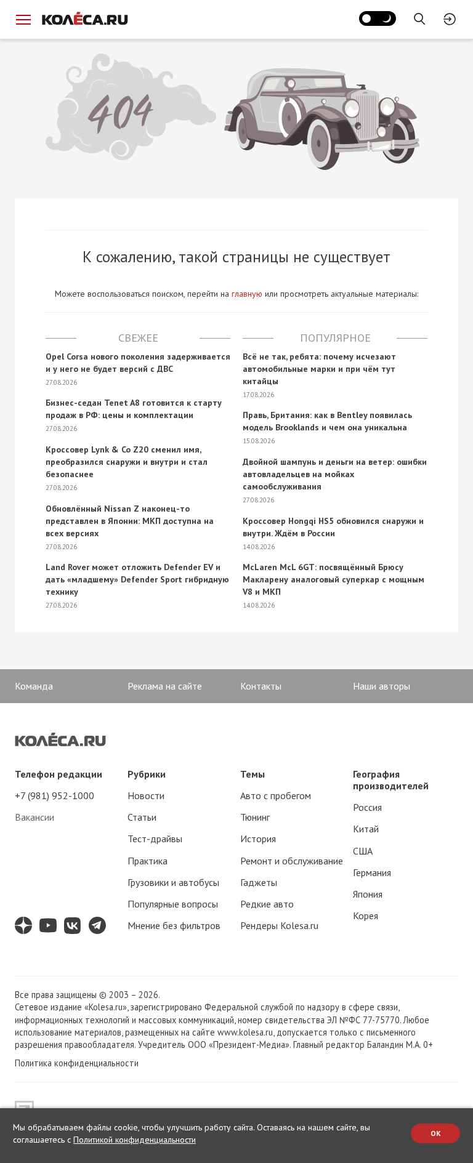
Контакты (260, 686)
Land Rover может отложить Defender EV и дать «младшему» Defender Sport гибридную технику (137, 579)
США (363, 851)
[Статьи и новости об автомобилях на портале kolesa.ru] (84, 18)
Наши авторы (381, 686)
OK (436, 1133)
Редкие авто (267, 904)
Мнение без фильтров (173, 925)
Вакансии (34, 817)
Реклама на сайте (164, 686)
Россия (367, 807)
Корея (365, 915)
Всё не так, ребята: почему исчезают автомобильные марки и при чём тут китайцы (319, 369)
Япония (367, 894)
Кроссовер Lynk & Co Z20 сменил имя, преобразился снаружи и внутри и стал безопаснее (127, 462)
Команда (34, 686)
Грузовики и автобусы (173, 882)
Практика (147, 861)
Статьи (141, 817)
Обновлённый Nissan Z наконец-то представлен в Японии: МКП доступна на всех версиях (130, 521)
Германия (372, 872)
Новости (145, 795)
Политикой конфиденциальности (134, 1139)
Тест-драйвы (154, 838)
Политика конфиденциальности (77, 1063)
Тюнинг (255, 817)
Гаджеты (258, 882)
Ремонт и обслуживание (291, 861)
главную (247, 293)
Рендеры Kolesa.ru (279, 925)
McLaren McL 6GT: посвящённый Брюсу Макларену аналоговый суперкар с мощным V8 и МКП (333, 579)
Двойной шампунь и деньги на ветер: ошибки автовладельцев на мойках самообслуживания (335, 474)
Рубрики (146, 774)
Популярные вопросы (172, 904)
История (258, 838)
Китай (366, 829)
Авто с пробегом (275, 795)
